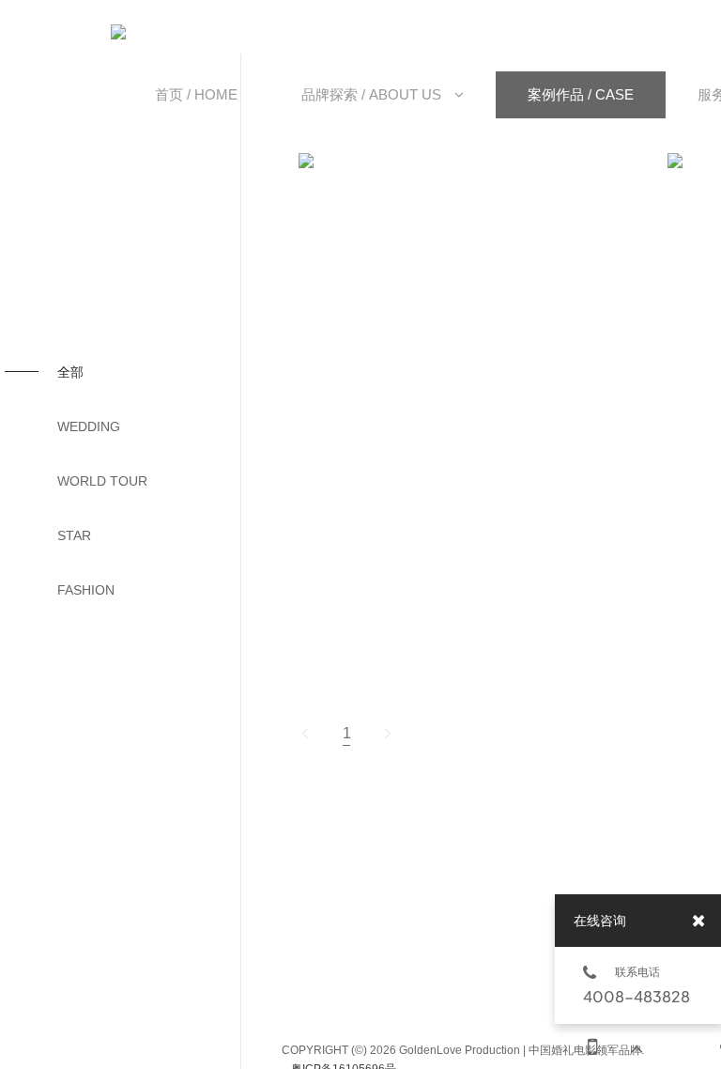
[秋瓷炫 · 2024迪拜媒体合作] (435, 160)
